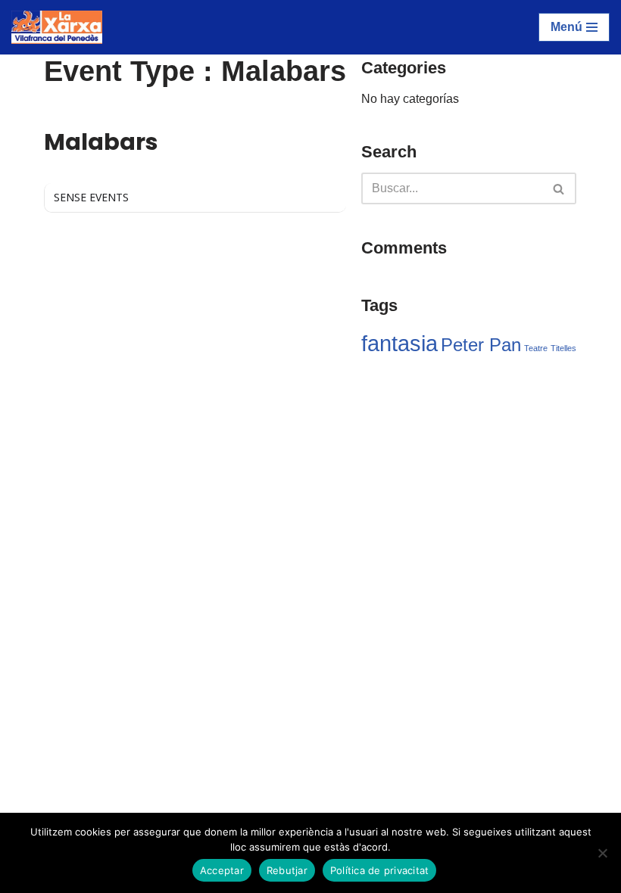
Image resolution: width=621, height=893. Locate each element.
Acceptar (222, 870)
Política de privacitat (379, 870)
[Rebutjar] (602, 852)
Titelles (563, 348)
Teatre (536, 348)
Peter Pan (481, 344)
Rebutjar (287, 870)
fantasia (399, 343)
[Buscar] (559, 188)
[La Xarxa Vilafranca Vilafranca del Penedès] (56, 27)
